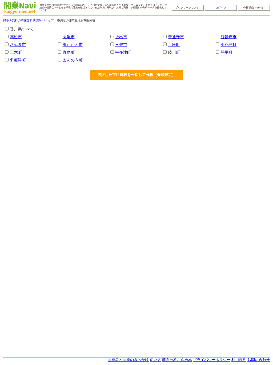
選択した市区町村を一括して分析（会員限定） (136, 75)
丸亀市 (69, 36)
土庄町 (174, 44)
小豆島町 (228, 44)
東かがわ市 (73, 44)
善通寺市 (176, 36)
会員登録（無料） (253, 7)
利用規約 (238, 360)
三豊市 (121, 44)
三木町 (16, 52)
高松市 (16, 36)
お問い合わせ (258, 360)
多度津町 (18, 60)
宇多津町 (123, 52)
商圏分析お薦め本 (177, 360)
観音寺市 (228, 36)
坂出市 (121, 36)
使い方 (155, 360)
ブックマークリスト (187, 7)
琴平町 (226, 52)
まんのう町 (73, 60)
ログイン (220, 7)
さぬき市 (18, 44)
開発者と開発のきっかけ (128, 360)
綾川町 (174, 52)
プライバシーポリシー (211, 360)
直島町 (69, 52)
